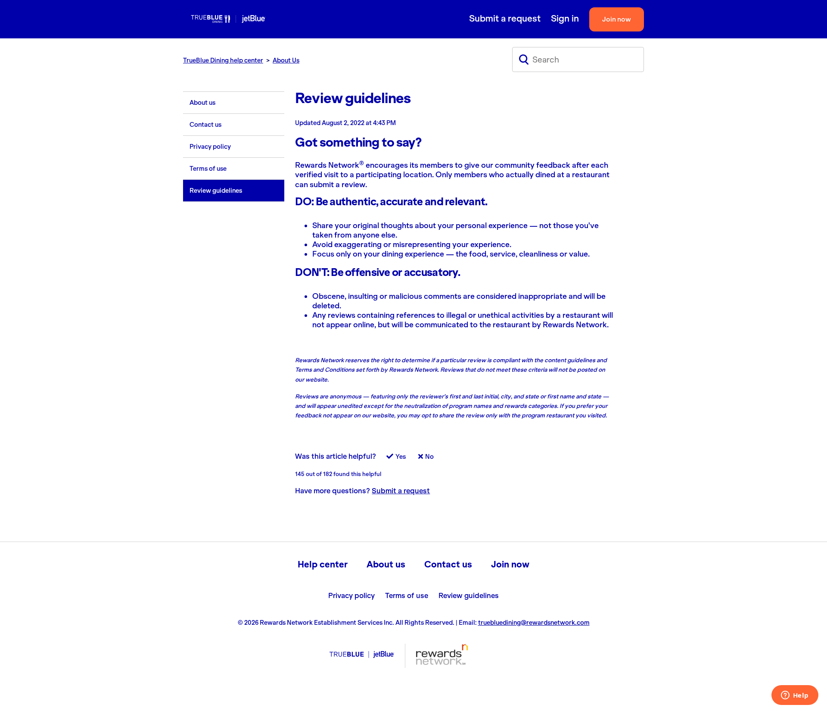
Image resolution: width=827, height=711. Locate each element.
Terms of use (208, 168)
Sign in (565, 18)
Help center (323, 564)
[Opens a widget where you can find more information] (794, 696)
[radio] (392, 459)
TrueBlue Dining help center (223, 60)
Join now (616, 19)
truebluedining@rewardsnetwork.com (534, 622)
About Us (286, 60)
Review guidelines (216, 190)
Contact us (205, 124)
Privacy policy (210, 146)
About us (202, 102)
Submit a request (505, 18)
